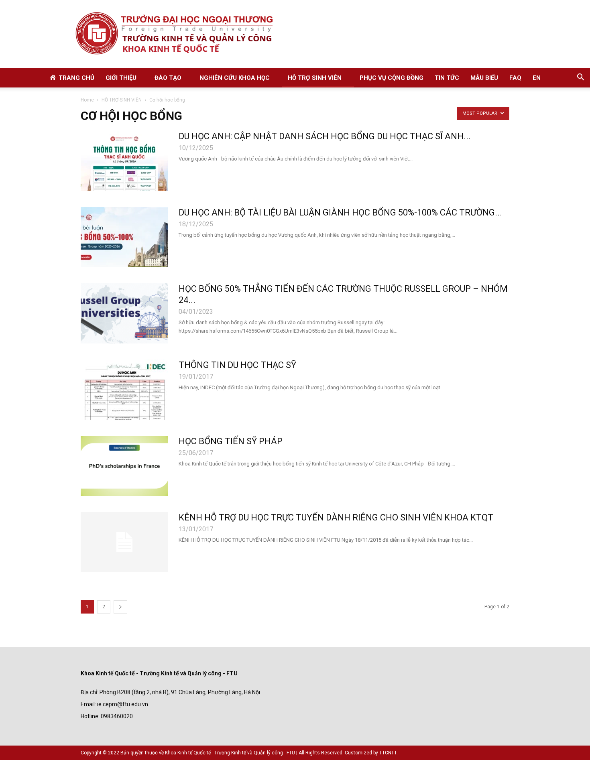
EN (537, 77)
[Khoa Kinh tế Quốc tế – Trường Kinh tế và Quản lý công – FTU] (295, 34)
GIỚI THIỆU (121, 77)
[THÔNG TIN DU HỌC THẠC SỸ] (124, 390)
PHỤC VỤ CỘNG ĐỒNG (391, 77)
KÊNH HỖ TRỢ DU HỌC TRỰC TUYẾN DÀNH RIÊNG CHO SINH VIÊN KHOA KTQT (336, 517)
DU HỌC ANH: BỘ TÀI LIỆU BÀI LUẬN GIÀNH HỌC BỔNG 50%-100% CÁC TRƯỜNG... (340, 212)
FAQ (515, 77)
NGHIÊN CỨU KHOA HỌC (234, 77)
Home (87, 100)
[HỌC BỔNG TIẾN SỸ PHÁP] (124, 466)
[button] (580, 78)
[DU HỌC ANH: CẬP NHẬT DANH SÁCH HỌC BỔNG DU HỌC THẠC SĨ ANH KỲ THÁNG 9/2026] (124, 161)
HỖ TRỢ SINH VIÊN (315, 77)
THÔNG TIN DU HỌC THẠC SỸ (237, 365)
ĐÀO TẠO (168, 77)
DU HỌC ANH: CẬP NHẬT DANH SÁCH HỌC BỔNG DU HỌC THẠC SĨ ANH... (325, 136)
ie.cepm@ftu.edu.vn (122, 704)
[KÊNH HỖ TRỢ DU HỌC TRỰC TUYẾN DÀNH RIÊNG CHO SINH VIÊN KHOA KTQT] (124, 542)
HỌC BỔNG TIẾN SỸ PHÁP (231, 441)
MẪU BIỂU (484, 77)
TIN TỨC (447, 77)
